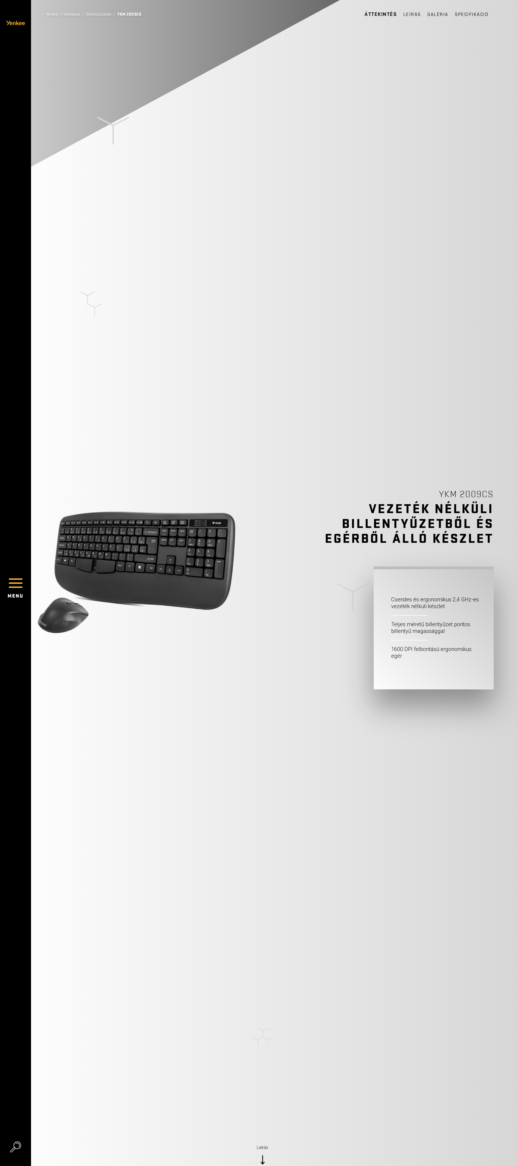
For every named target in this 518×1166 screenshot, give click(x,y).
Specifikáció (471, 14)
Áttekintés (380, 14)
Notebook (71, 14)
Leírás (412, 14)
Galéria (437, 14)
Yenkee (52, 14)
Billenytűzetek (98, 14)
